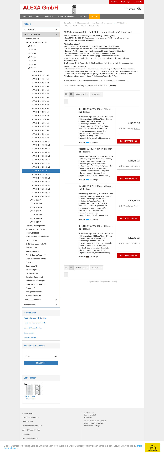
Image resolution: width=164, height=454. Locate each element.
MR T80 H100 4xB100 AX (41, 149)
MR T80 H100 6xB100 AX (41, 156)
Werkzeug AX (31, 288)
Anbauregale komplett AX (35, 229)
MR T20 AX (32, 46)
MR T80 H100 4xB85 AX (40, 130)
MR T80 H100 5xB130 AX (41, 185)
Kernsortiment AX (32, 39)
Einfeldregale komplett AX (35, 226)
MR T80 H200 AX (36, 200)
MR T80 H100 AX (36, 72)
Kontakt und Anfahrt (66, 17)
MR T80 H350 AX (36, 215)
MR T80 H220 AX (36, 204)
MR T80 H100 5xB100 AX (41, 152)
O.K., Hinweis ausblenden (152, 447)
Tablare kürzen (30, 399)
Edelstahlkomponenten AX (36, 284)
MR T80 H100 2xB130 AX (41, 174)
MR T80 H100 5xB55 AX (40, 86)
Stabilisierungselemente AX (36, 244)
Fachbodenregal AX (32, 34)
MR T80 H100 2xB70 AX (40, 101)
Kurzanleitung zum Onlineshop (35, 318)
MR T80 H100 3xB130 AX (41, 178)
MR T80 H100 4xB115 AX (41, 167)
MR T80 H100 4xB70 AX (40, 108)
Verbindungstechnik (32, 300)
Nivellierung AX (31, 248)
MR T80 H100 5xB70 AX (40, 112)
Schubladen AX (31, 266)
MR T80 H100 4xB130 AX (41, 182)
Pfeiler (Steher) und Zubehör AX (37, 237)
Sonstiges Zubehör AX (34, 277)
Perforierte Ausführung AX (35, 281)
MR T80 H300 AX (36, 211)
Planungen (48, 17)
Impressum (26, 434)
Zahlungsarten (29, 333)
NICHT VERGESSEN (33, 233)
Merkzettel (138, 2)
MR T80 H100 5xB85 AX (40, 134)
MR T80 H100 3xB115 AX (41, 163)
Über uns (83, 17)
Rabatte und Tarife (30, 338)
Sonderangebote (31, 29)
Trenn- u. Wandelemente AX (36, 259)
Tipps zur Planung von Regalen (35, 323)
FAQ (37, 17)
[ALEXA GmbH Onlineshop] (40, 9)
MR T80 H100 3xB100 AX (41, 145)
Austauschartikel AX (33, 295)
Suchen (114, 2)
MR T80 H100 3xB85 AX (40, 127)
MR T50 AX (32, 57)
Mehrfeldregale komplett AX (36, 42)
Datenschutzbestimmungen (32, 426)
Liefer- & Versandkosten (33, 328)
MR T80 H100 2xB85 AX (40, 123)
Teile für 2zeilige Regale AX (36, 255)
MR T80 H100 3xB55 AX (40, 79)
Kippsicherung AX (32, 251)
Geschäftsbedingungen (30, 417)
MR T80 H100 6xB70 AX (40, 116)
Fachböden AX (31, 240)
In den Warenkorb (128, 141)
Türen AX (29, 262)
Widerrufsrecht (27, 421)
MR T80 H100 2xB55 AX (40, 75)
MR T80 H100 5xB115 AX (41, 171)
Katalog (94, 17)
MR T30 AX (32, 50)
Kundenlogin (125, 2)
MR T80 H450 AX (36, 222)
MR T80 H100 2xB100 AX (41, 141)
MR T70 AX (32, 64)
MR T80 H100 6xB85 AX (40, 138)
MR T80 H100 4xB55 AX (40, 83)
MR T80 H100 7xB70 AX (40, 119)
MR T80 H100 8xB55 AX (40, 97)
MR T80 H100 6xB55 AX (40, 90)
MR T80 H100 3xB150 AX (41, 193)
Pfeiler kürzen (30, 396)
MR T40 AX (32, 53)
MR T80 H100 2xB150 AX (41, 189)
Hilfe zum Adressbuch (30, 439)
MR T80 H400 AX (36, 218)
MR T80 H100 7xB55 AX (40, 94)
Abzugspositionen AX (34, 292)
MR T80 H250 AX (36, 207)
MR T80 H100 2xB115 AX (41, 160)
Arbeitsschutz (29, 305)
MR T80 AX (32, 68)
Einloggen (41, 363)
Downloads (27, 17)
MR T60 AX (32, 61)
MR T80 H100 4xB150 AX (41, 196)
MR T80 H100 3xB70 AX (40, 105)
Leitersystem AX (32, 273)
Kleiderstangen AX (33, 270)
